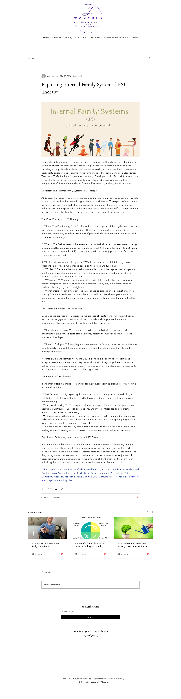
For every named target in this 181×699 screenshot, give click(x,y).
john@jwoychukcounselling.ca (90, 631)
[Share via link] (62, 489)
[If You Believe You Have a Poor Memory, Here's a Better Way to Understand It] (133, 528)
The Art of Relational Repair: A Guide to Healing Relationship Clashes (89, 545)
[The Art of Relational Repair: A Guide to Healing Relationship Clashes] (90, 528)
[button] (149, 58)
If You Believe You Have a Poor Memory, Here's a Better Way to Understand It (132, 545)
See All (150, 512)
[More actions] (138, 76)
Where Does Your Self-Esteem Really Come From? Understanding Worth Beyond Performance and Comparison (46, 545)
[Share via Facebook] (42, 489)
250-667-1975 (91, 635)
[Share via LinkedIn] (55, 489)
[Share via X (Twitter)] (49, 489)
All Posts (31, 58)
